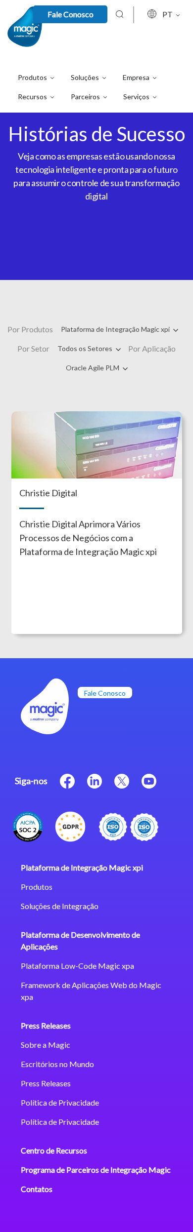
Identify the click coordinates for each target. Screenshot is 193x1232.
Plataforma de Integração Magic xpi (116, 329)
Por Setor (33, 348)
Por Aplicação (152, 348)
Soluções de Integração (59, 906)
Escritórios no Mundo (57, 1064)
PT (168, 14)
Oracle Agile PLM (93, 367)
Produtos (36, 886)
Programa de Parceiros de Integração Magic (96, 1169)
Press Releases (46, 1025)
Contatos (36, 1188)
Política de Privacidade (60, 1102)
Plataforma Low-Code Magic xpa (77, 965)
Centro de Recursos (54, 1150)
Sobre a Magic (45, 1044)
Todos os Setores (85, 348)
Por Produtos (30, 329)
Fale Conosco (71, 14)
